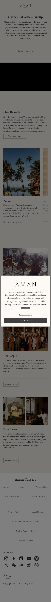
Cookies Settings (25, 315)
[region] (25, 300)
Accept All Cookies (25, 321)
